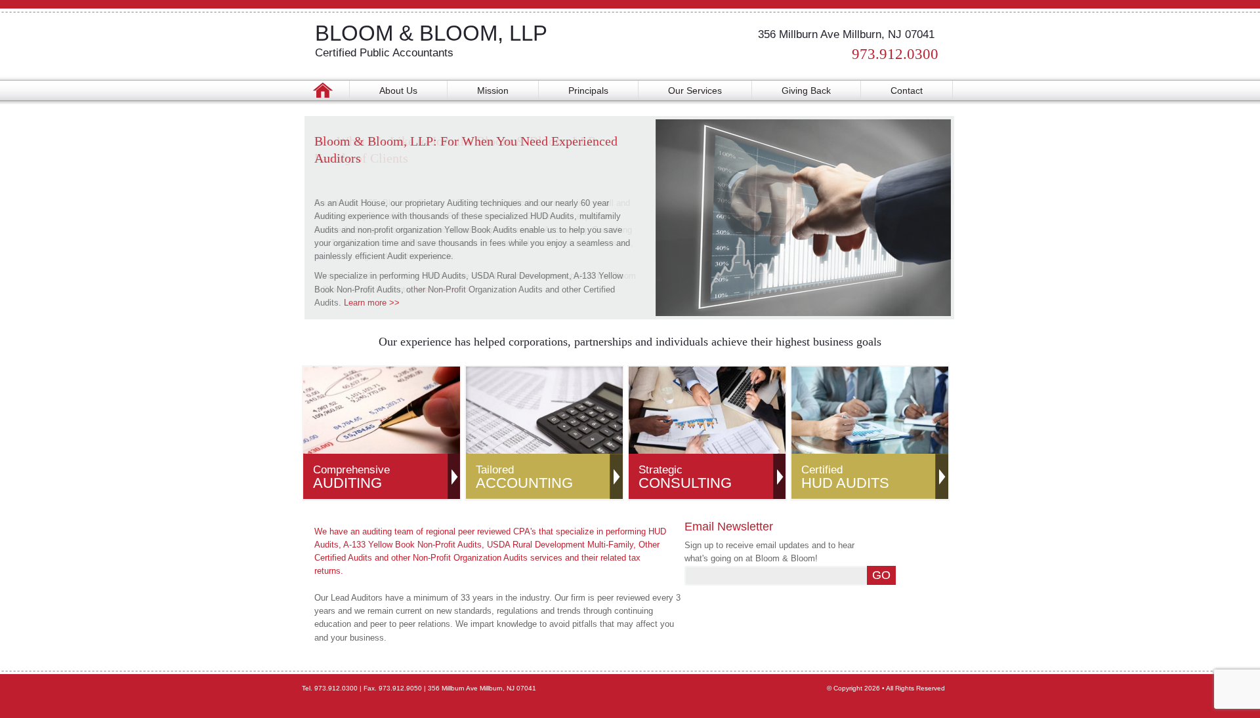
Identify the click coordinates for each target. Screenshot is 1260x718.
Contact (907, 90)
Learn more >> (372, 303)
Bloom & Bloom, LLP (431, 33)
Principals (588, 90)
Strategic (685, 477)
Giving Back (806, 90)
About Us (398, 90)
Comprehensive (351, 477)
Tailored (524, 477)
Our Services (695, 90)
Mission (493, 90)
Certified (845, 477)
